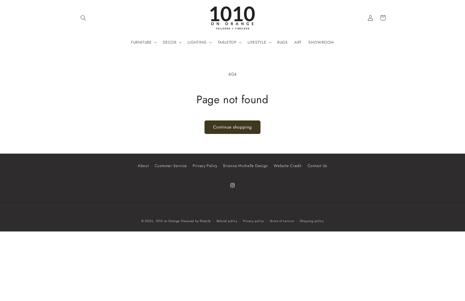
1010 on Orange (168, 221)
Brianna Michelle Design (245, 166)
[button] (83, 18)
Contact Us (317, 166)
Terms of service (282, 221)
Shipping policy (312, 221)
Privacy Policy (205, 166)
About (143, 166)
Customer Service (171, 166)
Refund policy (227, 221)
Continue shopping (232, 127)
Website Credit (288, 166)
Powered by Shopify (196, 221)
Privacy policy (253, 221)
